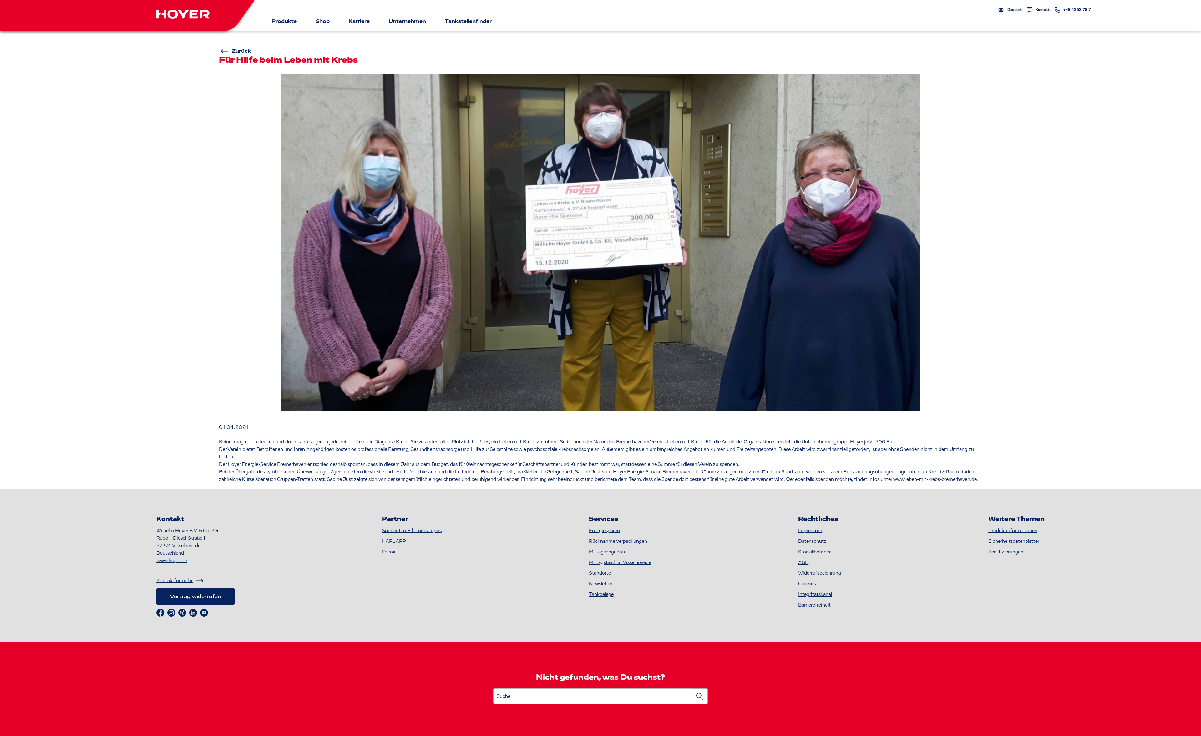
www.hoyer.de (171, 560)
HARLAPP (394, 541)
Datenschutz (812, 541)
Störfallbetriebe (815, 551)
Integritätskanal (815, 594)
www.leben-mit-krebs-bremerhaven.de (935, 479)
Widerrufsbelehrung (819, 573)
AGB (803, 562)
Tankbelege (601, 594)
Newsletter (600, 583)
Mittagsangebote (607, 551)
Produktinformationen (1012, 530)
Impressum (810, 530)
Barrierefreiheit (814, 604)
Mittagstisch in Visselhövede (620, 562)
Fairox (388, 551)
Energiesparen (604, 530)
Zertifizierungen (1005, 551)
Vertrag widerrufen (195, 596)
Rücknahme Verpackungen (618, 541)
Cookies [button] (807, 583)
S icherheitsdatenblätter (1013, 541)
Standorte (600, 573)
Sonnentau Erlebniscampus (412, 530)
